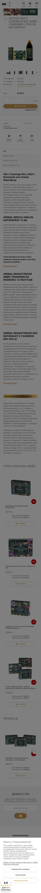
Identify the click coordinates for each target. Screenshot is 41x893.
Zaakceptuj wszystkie (20, 880)
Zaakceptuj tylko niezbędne (20, 869)
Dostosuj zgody (20, 875)
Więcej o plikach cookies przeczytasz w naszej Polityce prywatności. (20, 863)
